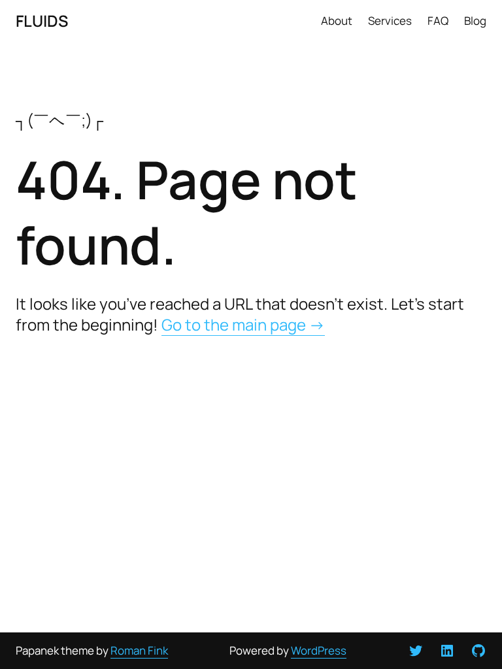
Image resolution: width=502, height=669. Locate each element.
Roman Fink (139, 650)
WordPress (318, 650)
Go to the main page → (243, 324)
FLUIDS (42, 20)
